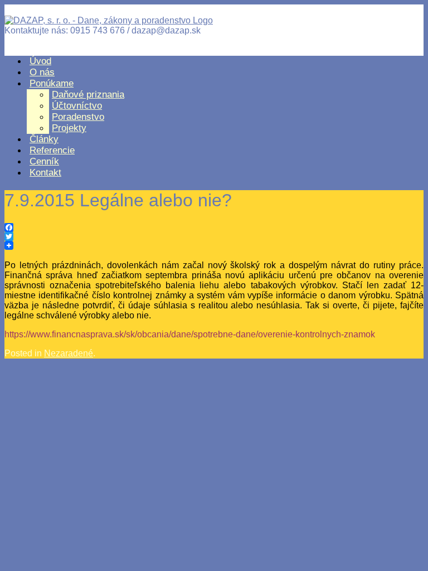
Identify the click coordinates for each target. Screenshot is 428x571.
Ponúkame (52, 83)
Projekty (69, 128)
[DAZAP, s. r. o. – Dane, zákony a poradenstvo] (108, 20)
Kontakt (45, 172)
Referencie (52, 150)
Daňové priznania (88, 94)
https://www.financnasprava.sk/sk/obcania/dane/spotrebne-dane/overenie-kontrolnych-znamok (189, 334)
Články (44, 139)
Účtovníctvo (77, 105)
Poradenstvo (78, 117)
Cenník (44, 161)
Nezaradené (68, 353)
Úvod (40, 61)
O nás (42, 72)
